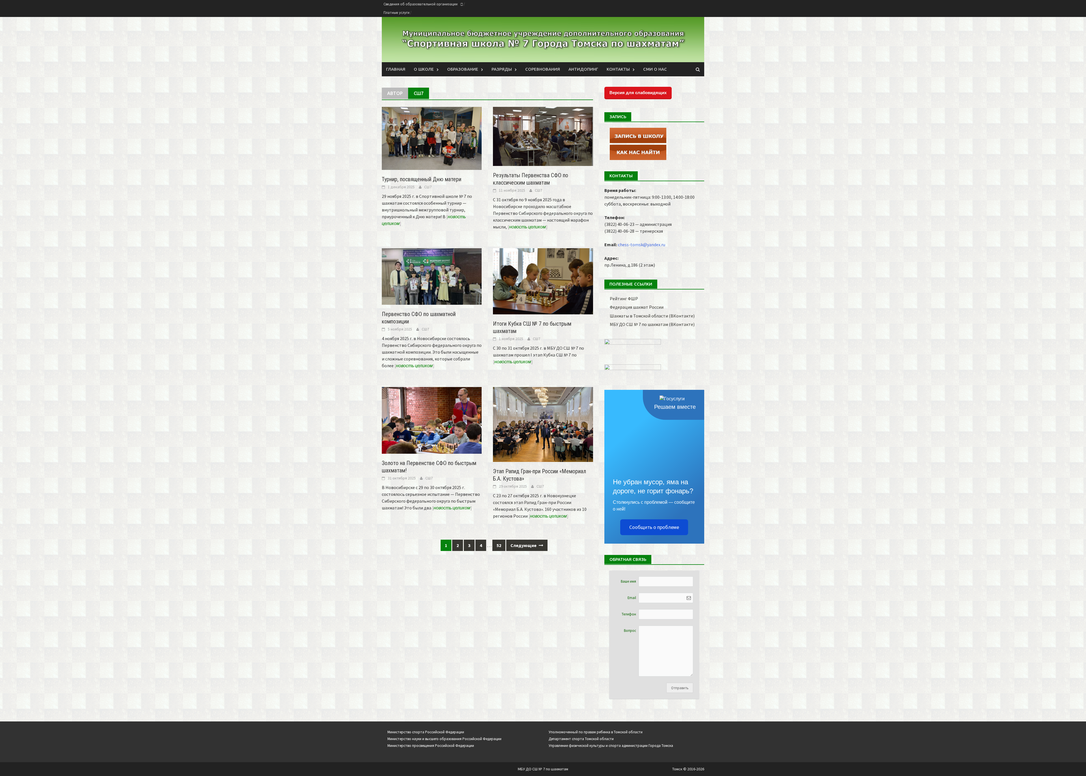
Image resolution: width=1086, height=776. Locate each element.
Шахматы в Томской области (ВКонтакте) (652, 316)
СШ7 (428, 186)
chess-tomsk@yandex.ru (641, 244)
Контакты (618, 69)
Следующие (523, 545)
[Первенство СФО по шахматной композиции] (432, 276)
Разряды (502, 69)
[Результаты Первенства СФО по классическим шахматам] (543, 136)
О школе (424, 69)
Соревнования (542, 69)
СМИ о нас (655, 69)
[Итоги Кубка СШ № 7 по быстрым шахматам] (543, 281)
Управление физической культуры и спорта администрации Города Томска (611, 745)
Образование (462, 69)
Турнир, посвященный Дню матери (421, 179)
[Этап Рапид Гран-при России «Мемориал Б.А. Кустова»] (543, 424)
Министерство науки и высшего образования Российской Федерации (444, 738)
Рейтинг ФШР (624, 298)
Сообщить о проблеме (654, 527)
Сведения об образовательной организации (420, 4)
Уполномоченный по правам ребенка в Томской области (596, 732)
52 (499, 545)
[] (528, 227)
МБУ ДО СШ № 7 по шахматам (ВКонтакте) (652, 324)
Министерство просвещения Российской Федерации (430, 745)
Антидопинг (583, 69)
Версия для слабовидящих (638, 92)
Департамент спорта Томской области (581, 738)
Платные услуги (396, 12)
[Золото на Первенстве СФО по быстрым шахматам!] (432, 420)
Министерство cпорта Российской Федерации (425, 732)
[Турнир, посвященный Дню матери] (432, 137)
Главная (395, 69)
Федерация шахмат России (636, 307)
